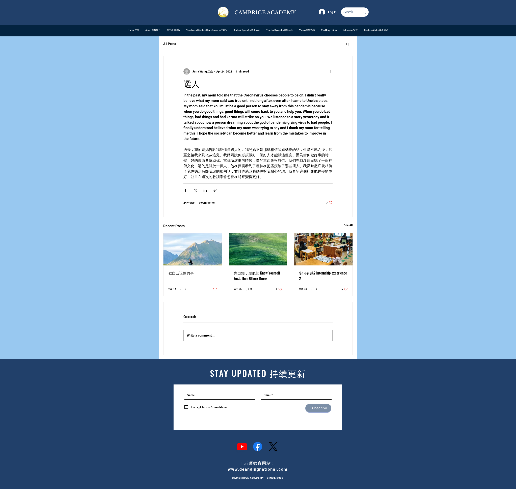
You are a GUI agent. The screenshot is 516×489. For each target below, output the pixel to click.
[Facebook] (258, 446)
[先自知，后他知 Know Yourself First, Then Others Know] (258, 249)
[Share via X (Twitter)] (195, 190)
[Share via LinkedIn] (205, 190)
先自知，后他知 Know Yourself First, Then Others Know (257, 275)
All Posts (169, 44)
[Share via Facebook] (185, 190)
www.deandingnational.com (257, 469)
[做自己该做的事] (192, 249)
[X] (273, 446)
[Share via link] (215, 190)
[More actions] (330, 71)
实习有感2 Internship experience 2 (323, 275)
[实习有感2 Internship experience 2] (323, 249)
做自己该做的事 (181, 273)
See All (348, 225)
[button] (348, 44)
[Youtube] (242, 446)
